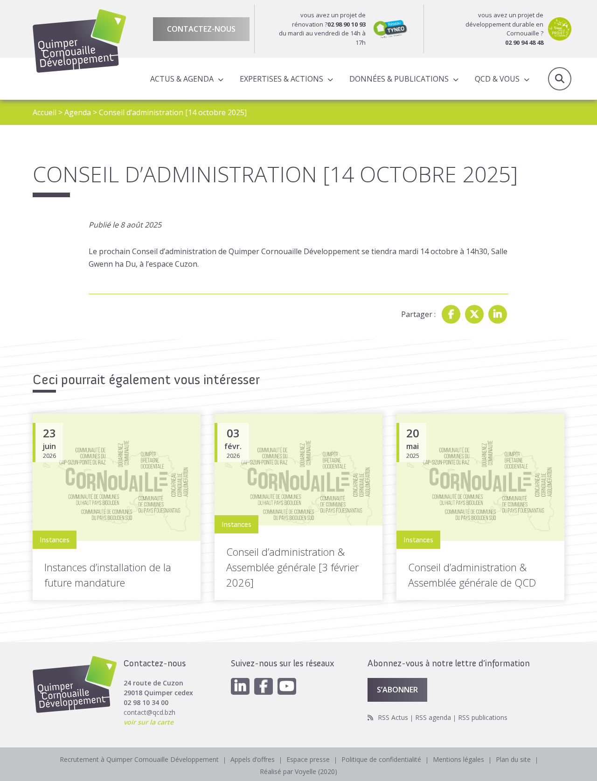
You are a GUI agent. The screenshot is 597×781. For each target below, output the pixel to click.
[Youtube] (287, 686)
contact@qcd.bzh (149, 712)
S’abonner (397, 689)
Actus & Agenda (182, 79)
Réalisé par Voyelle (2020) (298, 771)
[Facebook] (451, 314)
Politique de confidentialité (381, 759)
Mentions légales (458, 759)
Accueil (44, 112)
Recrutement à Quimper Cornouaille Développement (139, 759)
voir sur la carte (149, 722)
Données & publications (399, 79)
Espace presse (308, 759)
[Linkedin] (497, 314)
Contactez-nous (201, 29)
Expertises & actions (281, 79)
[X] (474, 314)
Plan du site (513, 759)
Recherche (559, 78)
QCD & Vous (497, 79)
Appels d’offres (252, 759)
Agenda (77, 112)
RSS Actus (393, 717)
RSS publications (482, 717)
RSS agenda (433, 717)
